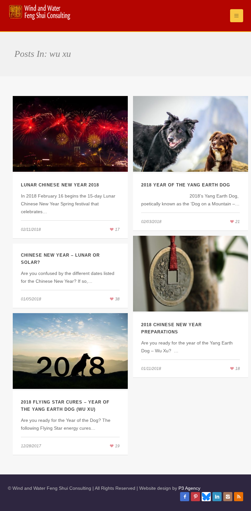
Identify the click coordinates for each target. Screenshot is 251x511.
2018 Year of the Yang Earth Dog (185, 185)
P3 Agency (189, 488)
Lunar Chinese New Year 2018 (60, 185)
